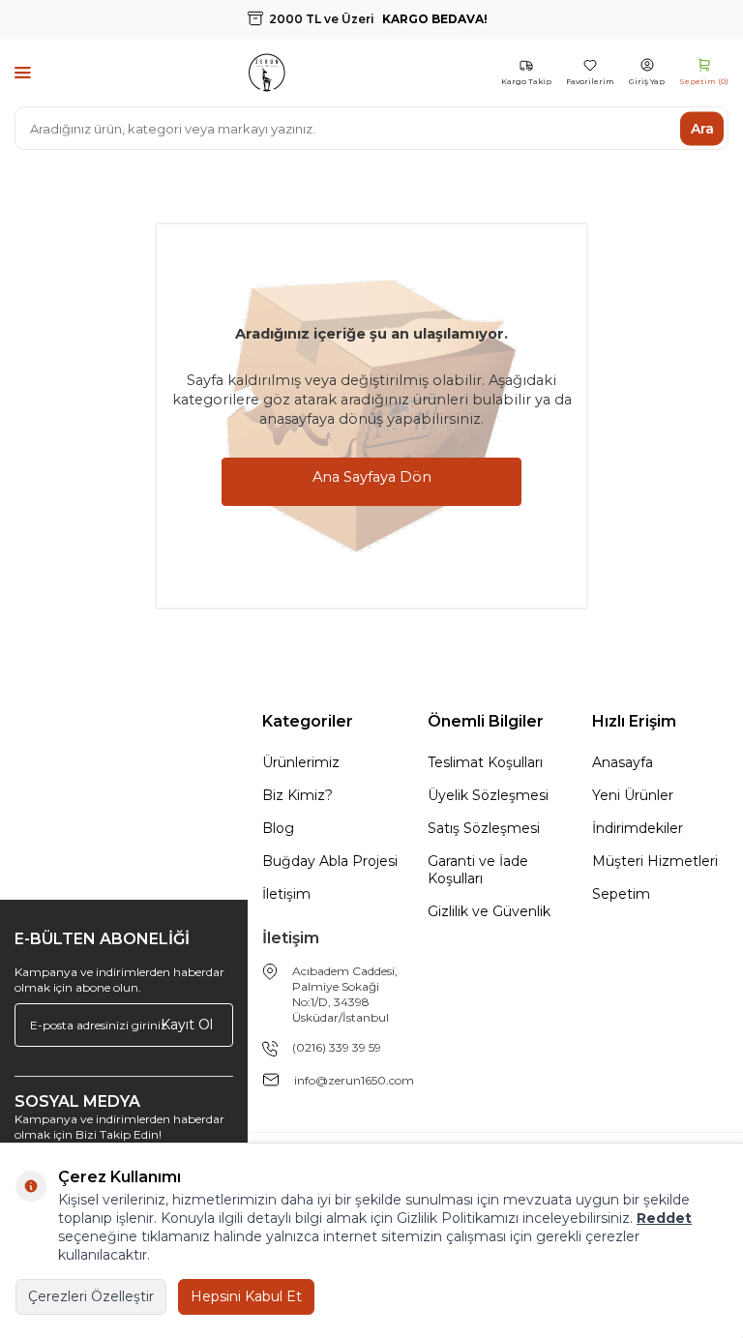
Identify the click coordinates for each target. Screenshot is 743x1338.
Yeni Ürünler (632, 795)
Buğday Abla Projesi (330, 861)
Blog (278, 828)
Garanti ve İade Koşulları (478, 869)
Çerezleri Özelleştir (91, 1296)
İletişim (286, 894)
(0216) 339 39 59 (336, 1047)
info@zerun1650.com (354, 1080)
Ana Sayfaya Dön (371, 477)
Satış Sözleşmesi (484, 828)
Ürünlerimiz (301, 762)
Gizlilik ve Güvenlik (489, 911)
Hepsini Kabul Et (246, 1296)
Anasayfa (622, 762)
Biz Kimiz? (297, 795)
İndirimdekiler (637, 828)
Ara (702, 127)
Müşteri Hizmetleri (655, 861)
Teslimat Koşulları (485, 762)
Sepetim (621, 894)
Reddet (664, 1218)
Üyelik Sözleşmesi (488, 795)
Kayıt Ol (187, 1024)
